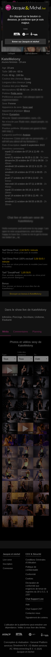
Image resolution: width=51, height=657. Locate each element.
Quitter (25, 28)
